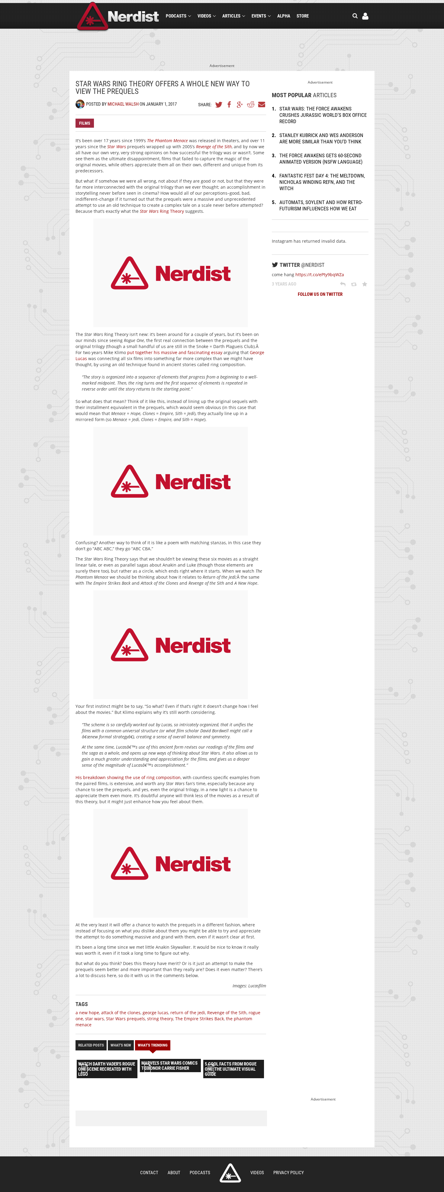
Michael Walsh (123, 104)
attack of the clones (120, 1012)
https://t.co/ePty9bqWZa (319, 274)
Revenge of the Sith (226, 1012)
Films (84, 123)
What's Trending (153, 1045)
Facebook (229, 104)
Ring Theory (162, 211)
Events (259, 16)
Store (303, 16)
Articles (231, 16)
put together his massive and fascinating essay (174, 352)
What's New (121, 1045)
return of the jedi (187, 1012)
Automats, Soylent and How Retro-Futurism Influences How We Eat (321, 205)
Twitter (219, 104)
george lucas (155, 1012)
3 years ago (284, 284)
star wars (94, 1018)
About (174, 1172)
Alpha (283, 16)
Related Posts (91, 1045)
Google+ (240, 104)
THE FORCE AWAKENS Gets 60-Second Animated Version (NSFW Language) (320, 158)
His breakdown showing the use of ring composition (128, 777)
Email (261, 104)
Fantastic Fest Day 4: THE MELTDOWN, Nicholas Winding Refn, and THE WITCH (322, 182)
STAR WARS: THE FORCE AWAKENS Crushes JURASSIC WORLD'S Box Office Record (323, 115)
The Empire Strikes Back (199, 1018)
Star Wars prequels (125, 1018)
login (365, 16)
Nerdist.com (230, 1173)
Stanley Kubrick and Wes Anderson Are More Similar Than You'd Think (321, 138)
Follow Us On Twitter (320, 294)
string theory (160, 1018)
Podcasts (176, 16)
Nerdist (118, 17)
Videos (204, 16)
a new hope (87, 1012)
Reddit (251, 104)
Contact (149, 1172)
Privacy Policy (288, 1172)
